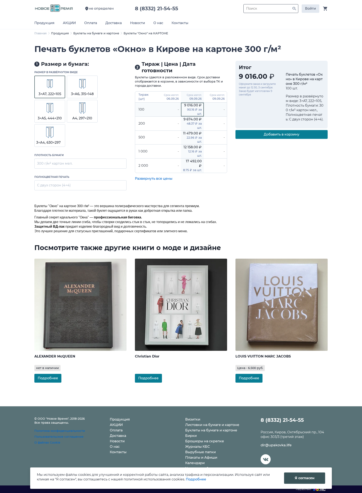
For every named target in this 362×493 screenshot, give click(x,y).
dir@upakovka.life (276, 445)
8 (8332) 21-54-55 (158, 8)
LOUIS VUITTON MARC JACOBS (263, 356)
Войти (310, 8)
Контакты (118, 452)
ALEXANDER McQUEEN (54, 356)
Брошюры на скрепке (204, 441)
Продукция (60, 33)
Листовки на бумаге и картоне (212, 425)
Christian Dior (147, 356)
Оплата (116, 430)
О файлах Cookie (47, 442)
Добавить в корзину (281, 134)
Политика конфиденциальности (59, 431)
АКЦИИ (116, 425)
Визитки (192, 419)
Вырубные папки (200, 452)
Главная (40, 33)
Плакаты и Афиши (201, 457)
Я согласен (304, 478)
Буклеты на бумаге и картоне (96, 33)
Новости (117, 441)
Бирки (191, 436)
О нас (115, 447)
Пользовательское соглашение (59, 437)
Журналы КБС (197, 447)
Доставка (118, 436)
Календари (195, 463)
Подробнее (48, 378)
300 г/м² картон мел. (54, 163)
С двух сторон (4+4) (54, 185)
